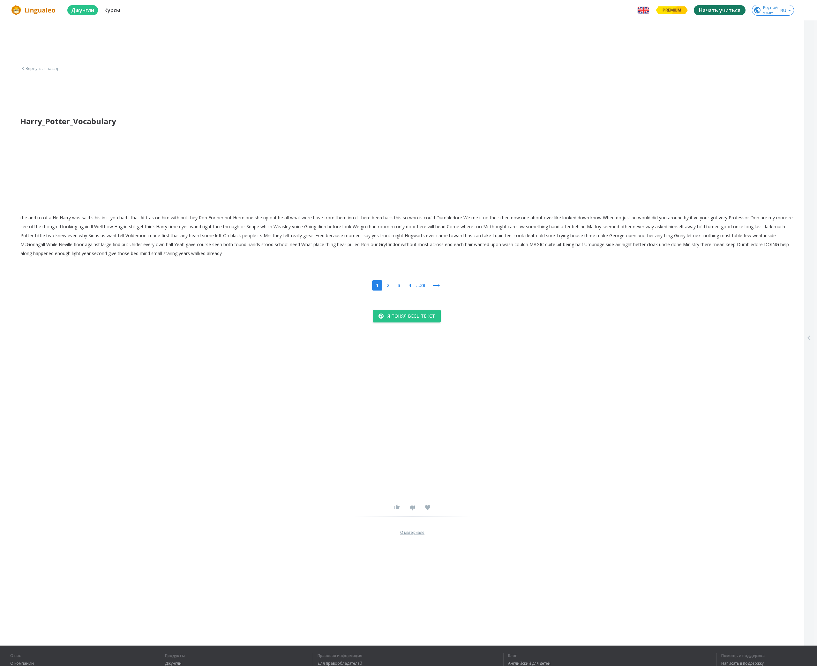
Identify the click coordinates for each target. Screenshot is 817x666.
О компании (22, 663)
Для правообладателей (340, 663)
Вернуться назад (42, 69)
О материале (412, 532)
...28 (420, 285)
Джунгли (173, 663)
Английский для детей (529, 663)
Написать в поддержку (742, 663)
